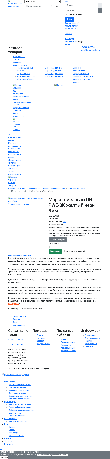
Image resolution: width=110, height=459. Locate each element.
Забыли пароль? (72, 23)
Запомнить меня (74, 14)
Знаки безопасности (18, 421)
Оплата (40, 335)
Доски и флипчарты (17, 416)
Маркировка (9, 382)
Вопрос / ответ (43, 344)
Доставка (41, 338)
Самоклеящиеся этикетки (20, 396)
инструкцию (13, 304)
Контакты (8, 444)
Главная (16, 319)
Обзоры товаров (68, 342)
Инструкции (14, 433)
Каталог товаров (68, 351)
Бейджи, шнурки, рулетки (20, 404)
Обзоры (12, 430)
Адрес (67, 44)
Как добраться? (20, 316)
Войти (69, 19)
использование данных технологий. (52, 455)
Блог (6, 424)
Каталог (16, 322)
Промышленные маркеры (20, 385)
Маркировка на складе (19, 390)
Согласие (89, 346)
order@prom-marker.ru (90, 50)
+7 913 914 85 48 (15, 344)
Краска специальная (18, 387)
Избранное (70, 41)
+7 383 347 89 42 (15, 339)
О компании (90, 335)
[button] (68, 1)
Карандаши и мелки (17, 393)
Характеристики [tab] (24, 255)
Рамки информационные (20, 407)
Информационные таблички (21, 410)
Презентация (10, 402)
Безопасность (10, 419)
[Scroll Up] (1, 449)
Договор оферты (92, 338)
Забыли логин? (71, 26)
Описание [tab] (12, 255)
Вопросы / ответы (16, 435)
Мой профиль (19, 325)
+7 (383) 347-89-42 (88, 47)
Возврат (40, 341)
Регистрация (70, 29)
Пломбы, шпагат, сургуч (19, 399)
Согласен (4, 457)
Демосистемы (15, 413)
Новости (64, 339)
